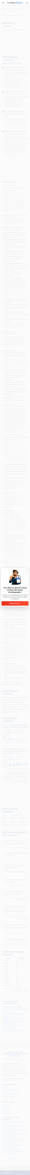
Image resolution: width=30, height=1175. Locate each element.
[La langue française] (15, 3)
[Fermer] (27, 570)
